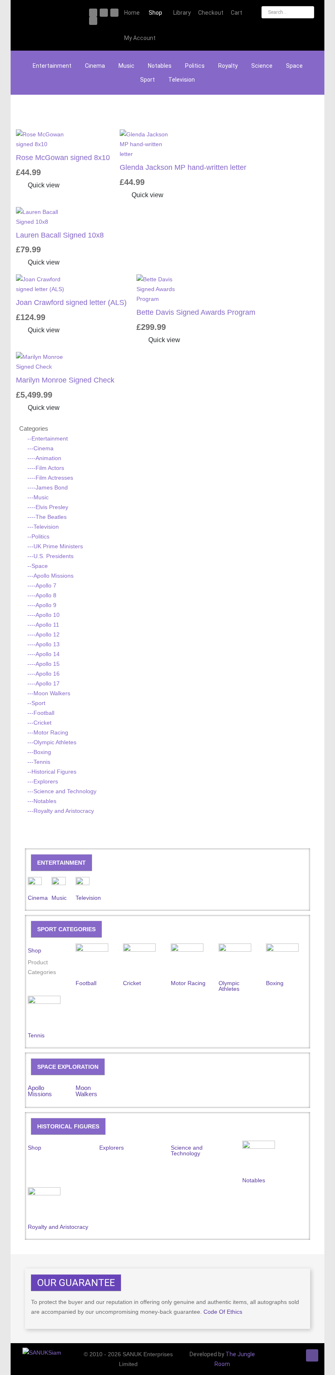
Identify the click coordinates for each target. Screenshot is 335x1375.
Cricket (132, 983)
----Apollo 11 (43, 624)
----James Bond (47, 487)
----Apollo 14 (43, 654)
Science (261, 65)
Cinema (95, 65)
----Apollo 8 (41, 595)
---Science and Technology (61, 791)
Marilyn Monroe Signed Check (65, 380)
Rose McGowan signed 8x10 (63, 158)
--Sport (36, 703)
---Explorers (42, 781)
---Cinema (40, 448)
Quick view (43, 185)
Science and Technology (187, 1150)
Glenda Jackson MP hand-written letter (183, 167)
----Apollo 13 (43, 644)
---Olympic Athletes (51, 742)
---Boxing (39, 752)
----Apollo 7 (41, 585)
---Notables (41, 801)
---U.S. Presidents (50, 556)
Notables (160, 65)
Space (294, 65)
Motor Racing (188, 983)
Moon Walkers (86, 1091)
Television (181, 79)
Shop (34, 950)
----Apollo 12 (43, 634)
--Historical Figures (51, 771)
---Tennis (38, 762)
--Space (37, 566)
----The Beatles (47, 517)
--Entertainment (47, 438)
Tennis (36, 1035)
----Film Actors (45, 468)
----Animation (44, 458)
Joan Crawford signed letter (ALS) (71, 302)
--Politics (38, 536)
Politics (195, 65)
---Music (38, 497)
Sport (147, 79)
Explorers (111, 1147)
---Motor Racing (47, 732)
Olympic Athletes (229, 986)
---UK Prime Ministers (55, 546)
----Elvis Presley (47, 507)
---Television (43, 526)
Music (126, 65)
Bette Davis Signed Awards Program (195, 312)
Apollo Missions (40, 1091)
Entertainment (52, 65)
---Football (40, 713)
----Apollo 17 (43, 683)
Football (86, 983)
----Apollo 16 (43, 673)
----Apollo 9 (41, 605)
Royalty (228, 65)
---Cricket (39, 722)
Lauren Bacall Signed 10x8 (60, 235)
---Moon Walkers (48, 693)
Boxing (275, 983)
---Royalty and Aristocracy (60, 811)
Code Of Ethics (222, 1311)
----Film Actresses (50, 477)
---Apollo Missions (50, 575)
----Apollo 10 (43, 615)
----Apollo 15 (43, 664)
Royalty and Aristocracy (58, 1227)
